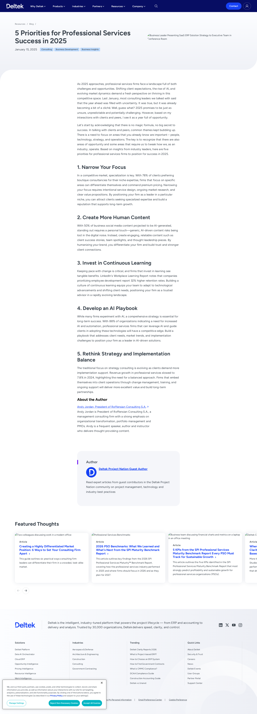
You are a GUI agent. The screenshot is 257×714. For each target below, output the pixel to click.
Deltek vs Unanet (138, 683)
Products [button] (59, 7)
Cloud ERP (20, 659)
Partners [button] (98, 7)
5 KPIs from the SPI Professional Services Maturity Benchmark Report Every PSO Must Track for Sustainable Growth (203, 553)
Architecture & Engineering (85, 654)
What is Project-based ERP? (143, 654)
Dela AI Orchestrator (25, 654)
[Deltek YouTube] (234, 624)
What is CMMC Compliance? (143, 668)
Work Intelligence (23, 678)
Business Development (67, 49)
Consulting (46, 49)
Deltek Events (194, 668)
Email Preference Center (150, 700)
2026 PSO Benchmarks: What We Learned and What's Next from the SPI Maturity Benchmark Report (128, 550)
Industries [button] (78, 7)
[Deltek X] (227, 624)
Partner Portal (194, 678)
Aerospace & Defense (82, 649)
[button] (25, 590)
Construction (78, 659)
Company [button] (138, 7)
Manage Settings (16, 703)
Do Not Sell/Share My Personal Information (111, 700)
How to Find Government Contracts (147, 664)
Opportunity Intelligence (26, 664)
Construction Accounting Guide (145, 678)
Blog (31, 24)
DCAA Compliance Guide (142, 673)
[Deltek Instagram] (240, 624)
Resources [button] (118, 7)
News (190, 664)
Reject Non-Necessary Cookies (64, 703)
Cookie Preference (178, 700)
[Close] (101, 683)
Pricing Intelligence (24, 668)
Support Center (195, 683)
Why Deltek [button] (38, 7)
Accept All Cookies (91, 703)
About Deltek (194, 649)
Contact (233, 6)
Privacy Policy (56, 696)
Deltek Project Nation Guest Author (123, 468)
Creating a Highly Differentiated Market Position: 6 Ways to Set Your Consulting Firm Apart (49, 550)
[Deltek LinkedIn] (220, 624)
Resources (20, 24)
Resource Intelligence (25, 673)
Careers (191, 659)
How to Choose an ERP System (145, 659)
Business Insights (90, 49)
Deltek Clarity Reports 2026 (143, 649)
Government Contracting (84, 668)
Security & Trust (195, 654)
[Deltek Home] (15, 6)
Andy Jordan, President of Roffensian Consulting (111, 406)
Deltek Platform (22, 649)
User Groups (194, 673)
